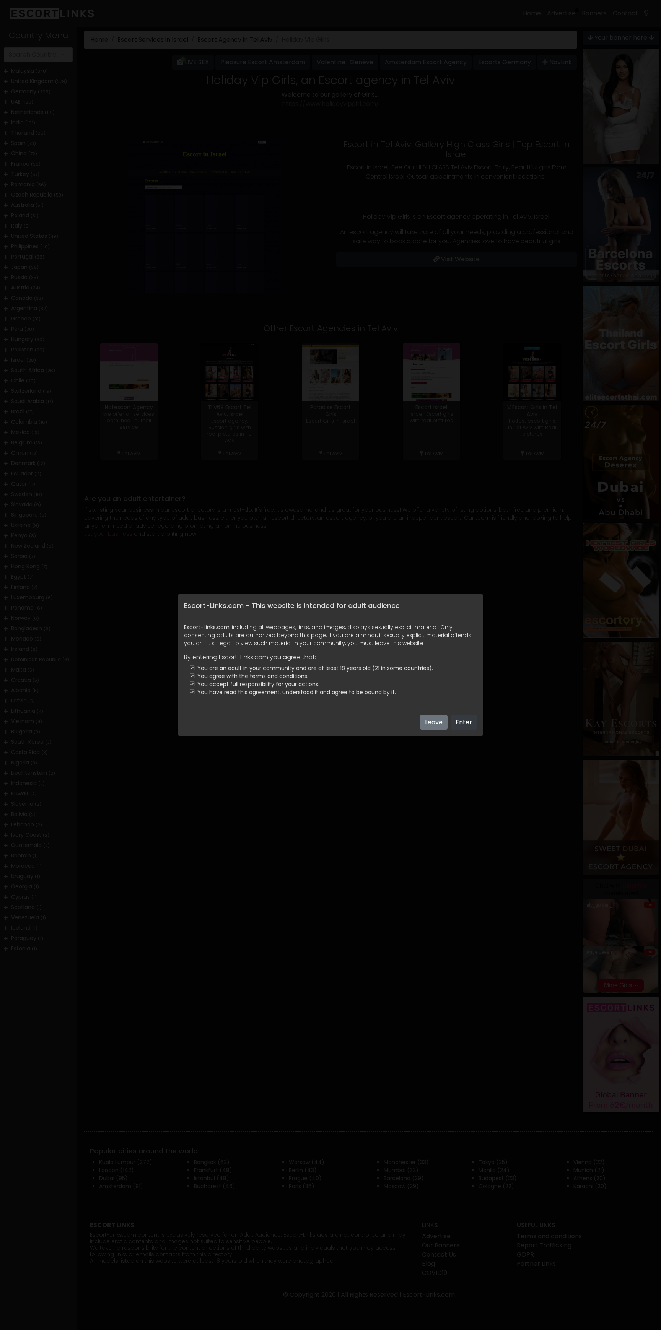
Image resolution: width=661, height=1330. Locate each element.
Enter (464, 722)
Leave (434, 722)
